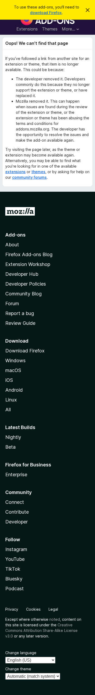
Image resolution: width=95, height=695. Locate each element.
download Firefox (46, 12)
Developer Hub (21, 274)
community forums (29, 177)
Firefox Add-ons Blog (29, 254)
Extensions (27, 29)
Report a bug (19, 313)
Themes (50, 29)
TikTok (12, 569)
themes (38, 171)
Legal (53, 609)
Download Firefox (25, 350)
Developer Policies (25, 284)
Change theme (18, 669)
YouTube (15, 559)
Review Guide (20, 323)
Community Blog (23, 293)
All (8, 409)
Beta (10, 447)
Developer (16, 521)
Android (14, 390)
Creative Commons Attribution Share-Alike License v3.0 (41, 630)
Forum (12, 303)
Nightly (13, 437)
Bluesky (13, 579)
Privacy (11, 609)
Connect (14, 502)
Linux (11, 400)
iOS (9, 380)
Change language (20, 652)
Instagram (16, 549)
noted (54, 619)
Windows (15, 360)
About (12, 244)
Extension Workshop (27, 264)
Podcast (14, 588)
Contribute (17, 512)
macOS (13, 370)
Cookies (33, 609)
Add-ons (15, 235)
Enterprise (16, 474)
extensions (15, 171)
